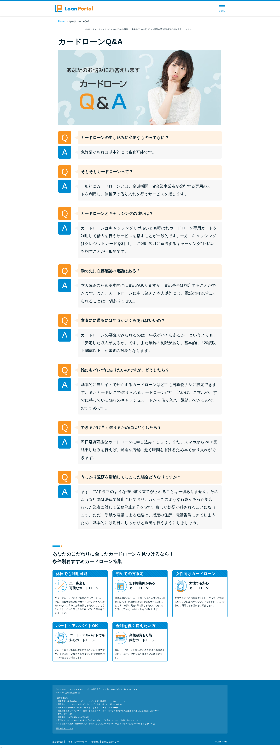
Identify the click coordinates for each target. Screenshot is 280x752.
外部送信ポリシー (110, 741)
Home (61, 21)
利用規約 (95, 741)
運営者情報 (57, 741)
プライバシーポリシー (76, 741)
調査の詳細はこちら (64, 728)
